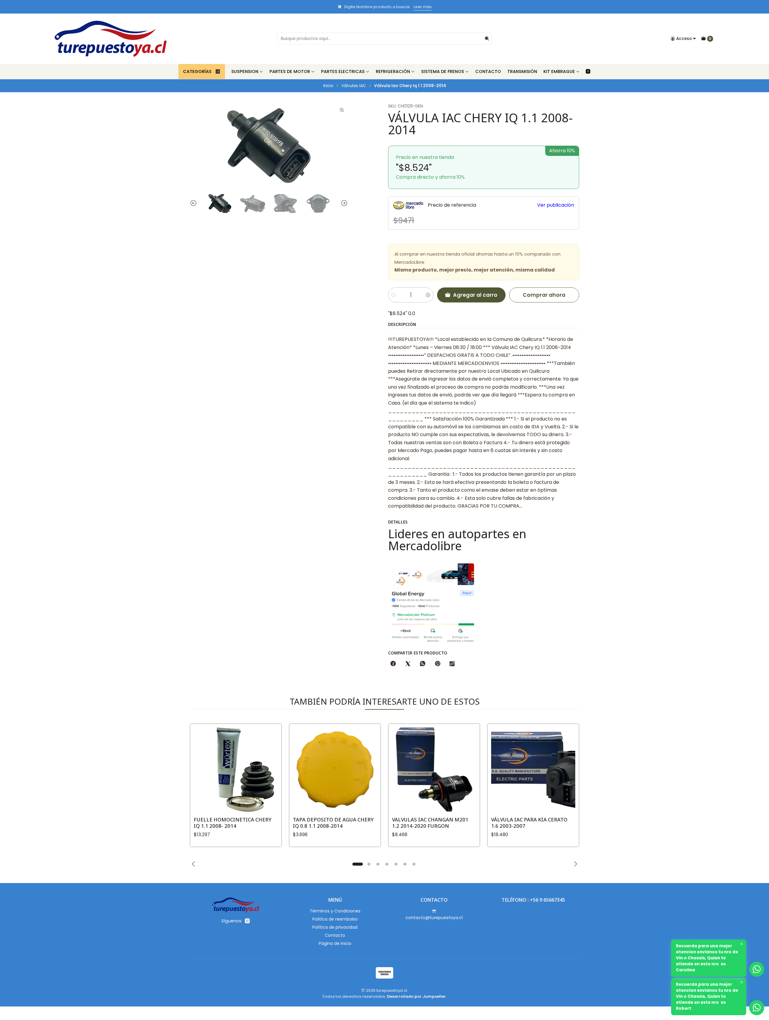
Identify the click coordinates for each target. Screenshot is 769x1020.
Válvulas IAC (353, 86)
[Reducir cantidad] (393, 295)
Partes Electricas (343, 71)
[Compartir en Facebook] (393, 664)
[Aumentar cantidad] (428, 295)
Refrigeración (393, 71)
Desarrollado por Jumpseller (416, 996)
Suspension (244, 71)
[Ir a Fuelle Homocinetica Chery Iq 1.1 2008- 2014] (236, 769)
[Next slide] (343, 203)
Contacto (488, 71)
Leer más (423, 6)
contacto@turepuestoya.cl (434, 918)
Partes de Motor (289, 71)
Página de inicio (335, 943)
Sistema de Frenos (442, 71)
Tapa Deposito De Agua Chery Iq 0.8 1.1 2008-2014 (333, 822)
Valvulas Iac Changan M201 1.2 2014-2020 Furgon (430, 822)
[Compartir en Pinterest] (437, 664)
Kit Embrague (559, 71)
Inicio (328, 86)
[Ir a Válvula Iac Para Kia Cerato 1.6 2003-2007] (533, 769)
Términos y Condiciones (335, 911)
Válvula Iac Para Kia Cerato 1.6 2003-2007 (529, 822)
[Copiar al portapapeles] (452, 664)
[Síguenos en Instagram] (588, 71)
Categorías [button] (197, 71)
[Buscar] (487, 39)
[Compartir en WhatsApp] (423, 664)
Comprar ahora (544, 295)
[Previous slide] (194, 203)
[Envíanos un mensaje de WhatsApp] (756, 1007)
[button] (357, 864)
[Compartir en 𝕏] (408, 664)
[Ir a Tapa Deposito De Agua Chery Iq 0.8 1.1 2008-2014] (335, 769)
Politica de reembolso (335, 919)
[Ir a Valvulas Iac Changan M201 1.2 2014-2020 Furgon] (434, 769)
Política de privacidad (334, 927)
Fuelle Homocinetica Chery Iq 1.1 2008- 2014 (233, 822)
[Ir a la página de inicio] (111, 39)
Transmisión (522, 71)
